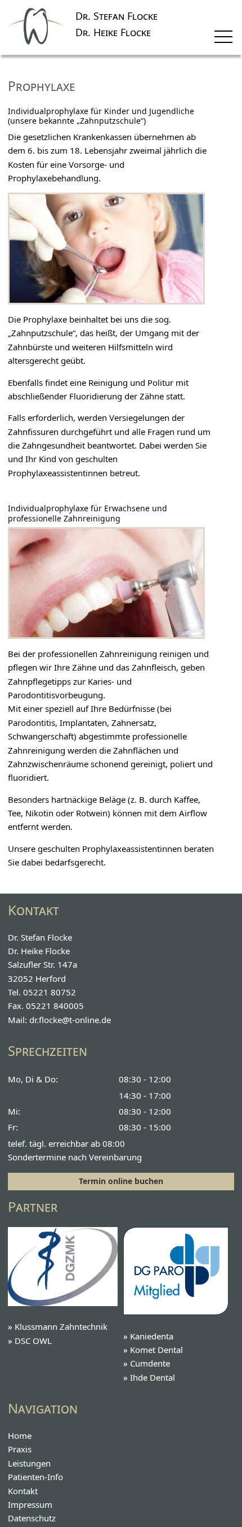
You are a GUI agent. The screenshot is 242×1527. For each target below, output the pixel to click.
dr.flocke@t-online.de (70, 1019)
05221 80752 (49, 992)
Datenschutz (32, 1518)
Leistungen (29, 1463)
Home (20, 1435)
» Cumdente (146, 1363)
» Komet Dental (153, 1349)
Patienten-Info (35, 1476)
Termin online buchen (121, 1181)
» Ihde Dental (149, 1377)
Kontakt (23, 1490)
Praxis (20, 1449)
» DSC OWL (30, 1340)
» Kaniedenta (148, 1336)
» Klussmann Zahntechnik (57, 1326)
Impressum (30, 1504)
